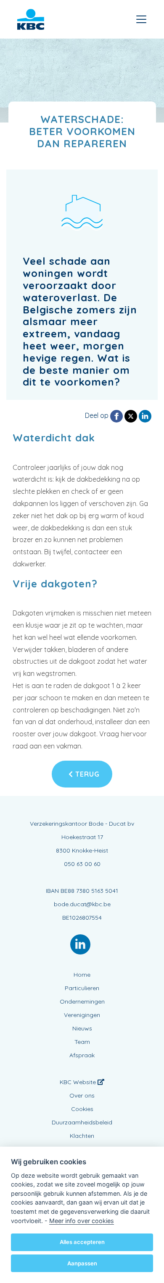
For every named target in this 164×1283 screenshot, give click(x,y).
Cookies (82, 1109)
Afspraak (82, 1055)
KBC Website (79, 1082)
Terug (86, 774)
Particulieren (82, 988)
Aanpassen (82, 1263)
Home (82, 974)
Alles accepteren (82, 1242)
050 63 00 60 (82, 864)
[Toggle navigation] (141, 19)
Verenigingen (82, 1015)
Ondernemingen (82, 1001)
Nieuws (82, 1028)
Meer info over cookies (81, 1220)
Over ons (82, 1095)
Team (82, 1042)
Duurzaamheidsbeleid (82, 1122)
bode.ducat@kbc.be (82, 904)
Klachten (82, 1136)
